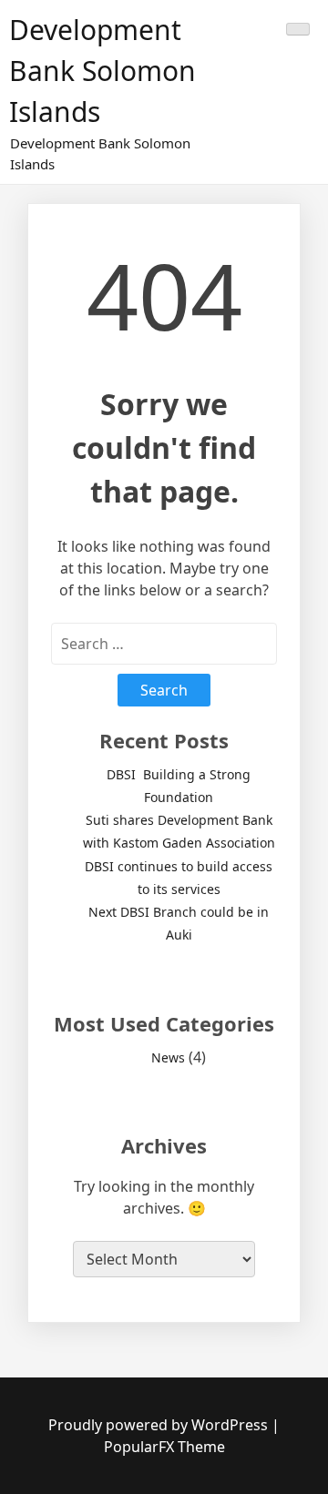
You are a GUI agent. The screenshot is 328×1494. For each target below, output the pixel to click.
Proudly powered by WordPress (160, 1425)
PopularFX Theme (164, 1447)
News (168, 1057)
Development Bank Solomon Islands (102, 70)
